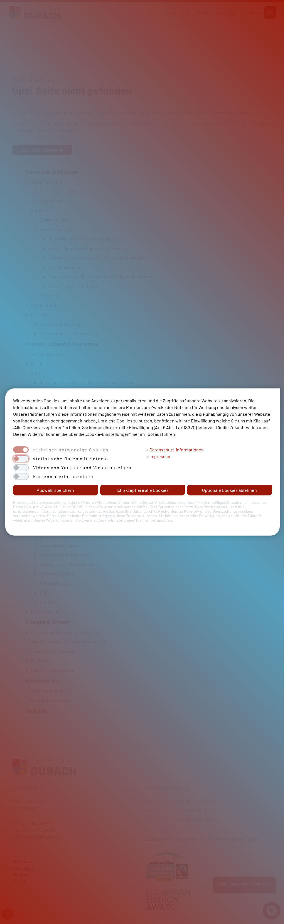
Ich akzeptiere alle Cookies (143, 490)
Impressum (160, 456)
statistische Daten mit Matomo (70, 458)
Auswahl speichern (55, 490)
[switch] (21, 458)
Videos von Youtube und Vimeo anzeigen (82, 467)
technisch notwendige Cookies (71, 450)
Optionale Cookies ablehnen (229, 490)
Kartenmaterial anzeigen (63, 476)
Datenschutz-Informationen (176, 449)
